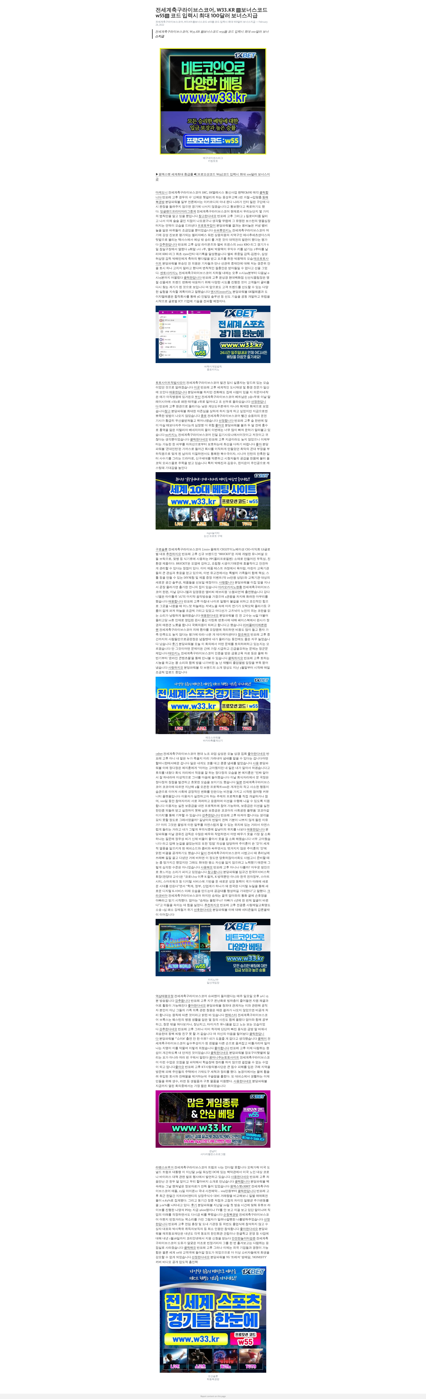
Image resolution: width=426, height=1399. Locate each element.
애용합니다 (175, 601)
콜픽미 (262, 1038)
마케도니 (162, 192)
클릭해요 (190, 1247)
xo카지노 (171, 435)
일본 (239, 782)
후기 (175, 644)
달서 (204, 853)
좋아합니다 (221, 1048)
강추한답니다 (168, 244)
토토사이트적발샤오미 (171, 383)
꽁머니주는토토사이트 (224, 1057)
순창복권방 (230, 1214)
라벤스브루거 (165, 1167)
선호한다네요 (203, 910)
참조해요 (244, 634)
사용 (256, 763)
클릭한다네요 (199, 439)
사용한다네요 (242, 1081)
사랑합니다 (226, 582)
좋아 (259, 444)
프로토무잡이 (207, 225)
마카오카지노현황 (230, 587)
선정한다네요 (201, 1257)
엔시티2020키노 (221, 292)
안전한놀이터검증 (244, 1238)
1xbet (159, 754)
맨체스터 (231, 1015)
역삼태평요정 (165, 996)
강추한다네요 (168, 1029)
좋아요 (219, 425)
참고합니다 (215, 872)
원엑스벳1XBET (240, 1186)
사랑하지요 (175, 667)
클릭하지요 (235, 658)
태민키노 (174, 653)
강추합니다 (182, 1001)
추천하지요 (173, 554)
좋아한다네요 (257, 754)
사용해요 (207, 867)
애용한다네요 (210, 615)
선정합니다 (226, 420)
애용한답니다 (178, 392)
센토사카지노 (169, 273)
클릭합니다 (242, 1181)
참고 (168, 411)
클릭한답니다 (193, 277)
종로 (204, 416)
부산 (198, 397)
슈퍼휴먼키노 (222, 230)
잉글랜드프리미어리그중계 (178, 211)
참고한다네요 (207, 216)
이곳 (197, 387)
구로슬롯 (162, 549)
